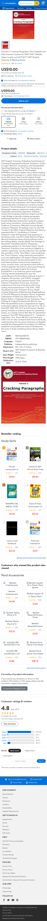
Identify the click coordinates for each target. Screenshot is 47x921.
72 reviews (18, 63)
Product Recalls (8, 855)
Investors (6, 804)
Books (20, 156)
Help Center (37, 779)
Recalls (5, 848)
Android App (7, 891)
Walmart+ (6, 829)
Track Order (17, 782)
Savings (28, 8)
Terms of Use (7, 866)
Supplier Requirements (11, 811)
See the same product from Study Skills (31, 557)
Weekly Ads (33, 782)
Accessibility (7, 851)
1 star (4, 743)
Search (41, 761)
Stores (5, 823)
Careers (5, 797)
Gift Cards (6, 833)
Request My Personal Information (14, 876)
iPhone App (7, 888)
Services (20, 8)
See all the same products (36, 668)
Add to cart (24, 100)
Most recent (14, 750)
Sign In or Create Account (17, 779)
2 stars (4, 740)
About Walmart (8, 794)
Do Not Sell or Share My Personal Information (19, 880)
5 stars (4, 732)
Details (20, 134)
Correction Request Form (14, 688)
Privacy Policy (8, 870)
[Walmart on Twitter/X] (8, 900)
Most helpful (7, 756)
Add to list (12, 138)
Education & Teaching (31, 156)
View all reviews (10, 724)
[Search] (36, 3)
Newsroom (6, 801)
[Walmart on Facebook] (4, 900)
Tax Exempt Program (10, 858)
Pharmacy (6, 844)
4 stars (4, 735)
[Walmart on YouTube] (13, 900)
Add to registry (35, 138)
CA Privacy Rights (9, 873)
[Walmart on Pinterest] (17, 900)
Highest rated (29, 750)
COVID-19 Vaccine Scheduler (13, 841)
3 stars (4, 737)
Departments (9, 8)
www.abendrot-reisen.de (26, 80)
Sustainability (7, 808)
